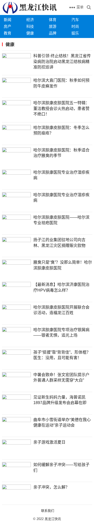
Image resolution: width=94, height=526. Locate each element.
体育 (52, 19)
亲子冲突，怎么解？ (51, 487)
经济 (30, 19)
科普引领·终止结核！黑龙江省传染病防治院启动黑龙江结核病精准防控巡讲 (62, 61)
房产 (7, 26)
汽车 (75, 19)
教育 (7, 33)
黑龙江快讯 (53, 519)
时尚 (75, 26)
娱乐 (75, 33)
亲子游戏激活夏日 (49, 442)
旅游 (52, 26)
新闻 (7, 19)
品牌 (52, 33)
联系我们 (47, 511)
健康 (30, 33)
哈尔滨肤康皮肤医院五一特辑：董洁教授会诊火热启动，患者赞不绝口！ (61, 108)
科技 (30, 26)
